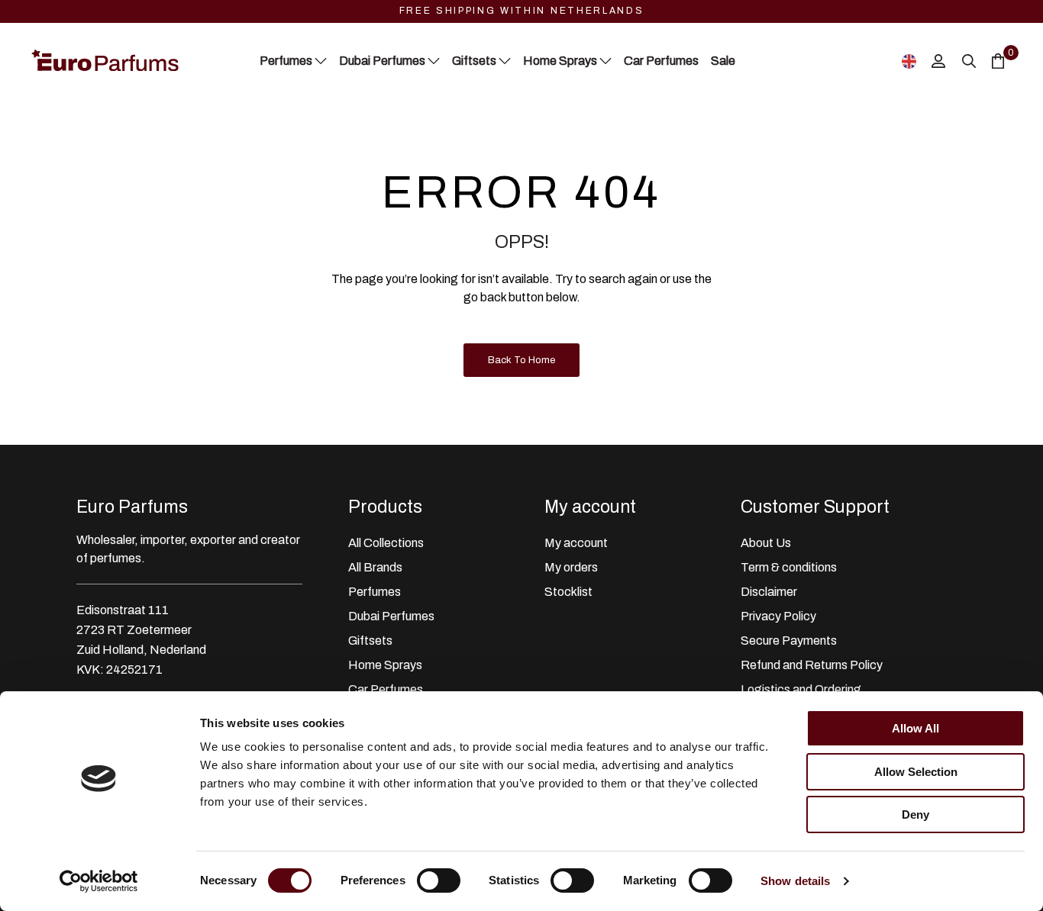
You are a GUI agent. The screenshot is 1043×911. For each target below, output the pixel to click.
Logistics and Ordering (801, 689)
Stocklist (568, 591)
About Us (766, 542)
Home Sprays (385, 664)
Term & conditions (789, 567)
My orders (571, 567)
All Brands (375, 567)
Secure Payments (789, 640)
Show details (795, 880)
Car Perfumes (385, 689)
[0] (998, 61)
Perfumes (374, 591)
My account (576, 542)
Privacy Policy (778, 616)
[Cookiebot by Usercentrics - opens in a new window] (99, 881)
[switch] (438, 880)
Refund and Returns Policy (812, 664)
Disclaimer (769, 591)
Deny (915, 814)
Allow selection (915, 771)
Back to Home (521, 360)
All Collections (386, 542)
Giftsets (370, 640)
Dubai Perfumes (391, 616)
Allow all (915, 728)
